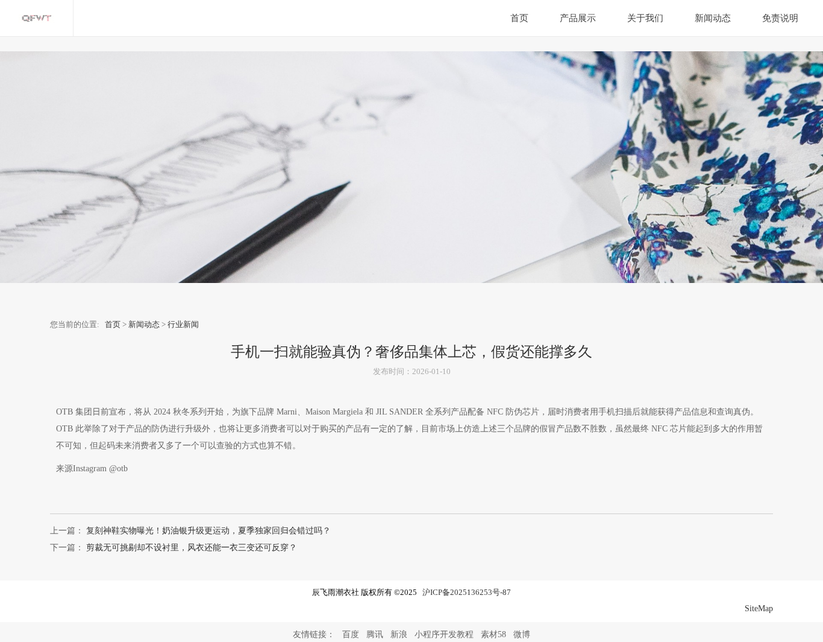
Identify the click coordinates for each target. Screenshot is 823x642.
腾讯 (374, 634)
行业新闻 (183, 324)
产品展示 (578, 18)
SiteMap (759, 608)
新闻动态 (713, 18)
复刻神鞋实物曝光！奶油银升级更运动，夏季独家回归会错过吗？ (207, 530)
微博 (521, 634)
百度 (350, 634)
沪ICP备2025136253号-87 (466, 592)
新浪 (398, 634)
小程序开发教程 (444, 634)
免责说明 (780, 18)
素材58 (493, 634)
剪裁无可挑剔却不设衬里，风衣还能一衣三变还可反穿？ (190, 547)
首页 (519, 18)
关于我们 (645, 18)
